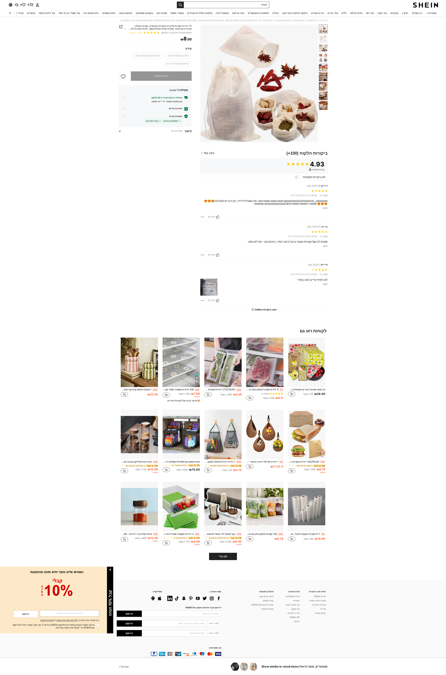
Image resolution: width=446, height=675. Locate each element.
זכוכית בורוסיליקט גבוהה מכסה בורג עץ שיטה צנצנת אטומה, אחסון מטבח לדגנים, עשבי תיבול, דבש (139, 461)
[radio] (178, 56)
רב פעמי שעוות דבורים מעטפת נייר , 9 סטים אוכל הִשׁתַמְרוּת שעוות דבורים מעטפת (306, 389)
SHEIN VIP (294, 617)
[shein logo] (425, 5)
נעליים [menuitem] (275, 13)
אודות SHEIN (320, 596)
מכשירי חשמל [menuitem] (177, 13)
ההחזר (297, 621)
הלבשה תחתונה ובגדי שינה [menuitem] (295, 13)
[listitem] (307, 371)
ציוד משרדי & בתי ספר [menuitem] (69, 13)
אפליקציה (157, 592)
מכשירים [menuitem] (31, 13)
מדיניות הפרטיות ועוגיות (66, 620)
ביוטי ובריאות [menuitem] (238, 13)
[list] (193, 598)
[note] (183, 400)
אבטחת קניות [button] (175, 116)
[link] (31, 5)
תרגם (325, 208)
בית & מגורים (312, 20)
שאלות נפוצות (267, 609)
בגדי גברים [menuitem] (333, 13)
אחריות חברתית (319, 605)
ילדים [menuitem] (344, 13)
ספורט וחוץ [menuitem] (161, 13)
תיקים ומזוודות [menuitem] (109, 13)
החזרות (296, 600)
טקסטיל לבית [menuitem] (222, 13)
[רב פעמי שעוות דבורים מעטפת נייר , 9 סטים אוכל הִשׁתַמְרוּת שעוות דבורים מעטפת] (306, 362)
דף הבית (324, 20)
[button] (16, 5)
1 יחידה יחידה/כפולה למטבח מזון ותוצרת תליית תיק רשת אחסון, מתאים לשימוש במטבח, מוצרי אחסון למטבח (222, 461)
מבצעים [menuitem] (394, 13)
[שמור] (123, 76)
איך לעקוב (295, 609)
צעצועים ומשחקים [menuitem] (144, 13)
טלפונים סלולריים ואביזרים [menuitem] (199, 13)
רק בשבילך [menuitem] (417, 13)
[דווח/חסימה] (202, 217)
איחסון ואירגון (299, 20)
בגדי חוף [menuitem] (370, 13)
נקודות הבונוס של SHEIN (262, 605)
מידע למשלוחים (293, 596)
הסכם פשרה (320, 613)
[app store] (159, 600)
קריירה (323, 609)
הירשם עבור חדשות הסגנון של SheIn (203, 607)
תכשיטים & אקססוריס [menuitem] (258, 13)
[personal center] (37, 5)
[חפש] (180, 5)
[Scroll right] (10, 13)
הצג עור (223, 556)
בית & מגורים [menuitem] (317, 13)
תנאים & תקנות (47, 620)
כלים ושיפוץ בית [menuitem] (91, 13)
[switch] (298, 177)
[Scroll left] (14, 13)
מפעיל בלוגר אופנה (317, 600)
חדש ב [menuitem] (405, 13)
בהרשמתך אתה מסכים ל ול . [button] (69, 620)
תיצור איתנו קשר (266, 596)
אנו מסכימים (215, 648)
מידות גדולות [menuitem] (356, 13)
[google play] (153, 600)
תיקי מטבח (267, 20)
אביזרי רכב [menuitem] (18, 13)
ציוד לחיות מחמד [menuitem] (47, 13)
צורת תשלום (268, 600)
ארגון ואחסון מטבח (283, 20)
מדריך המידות (293, 613)
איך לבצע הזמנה (292, 605)
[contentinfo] (169, 654)
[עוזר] (218, 217)
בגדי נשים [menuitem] (382, 13)
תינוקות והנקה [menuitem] (125, 13)
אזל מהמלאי (161, 76)
